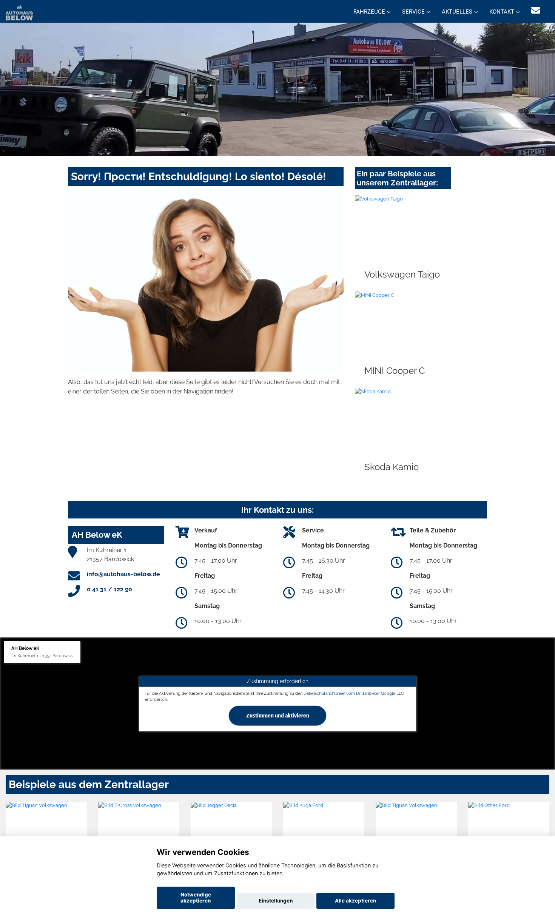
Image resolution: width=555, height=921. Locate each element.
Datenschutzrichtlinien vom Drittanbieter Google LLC (354, 693)
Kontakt (501, 11)
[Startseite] (19, 12)
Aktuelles (457, 11)
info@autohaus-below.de (123, 574)
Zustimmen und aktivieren (277, 715)
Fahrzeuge (369, 11)
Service (413, 11)
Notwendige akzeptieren (195, 898)
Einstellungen (276, 901)
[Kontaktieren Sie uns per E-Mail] (535, 10)
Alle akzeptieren (355, 901)
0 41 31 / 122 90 (109, 589)
